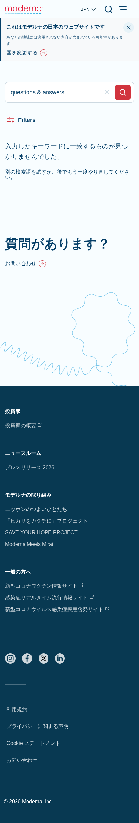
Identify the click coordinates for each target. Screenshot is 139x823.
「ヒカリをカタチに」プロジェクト (46, 521)
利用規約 (16, 709)
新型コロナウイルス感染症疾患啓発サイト (54, 609)
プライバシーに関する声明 (37, 726)
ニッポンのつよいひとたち (36, 509)
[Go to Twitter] (43, 658)
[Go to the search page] (108, 9)
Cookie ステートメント (33, 743)
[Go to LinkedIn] (60, 658)
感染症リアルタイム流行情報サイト (46, 597)
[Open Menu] (123, 9)
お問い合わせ (21, 760)
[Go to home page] (24, 9)
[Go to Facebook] (27, 658)
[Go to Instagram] (10, 658)
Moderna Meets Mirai (29, 544)
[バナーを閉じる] (128, 27)
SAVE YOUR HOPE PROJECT (41, 532)
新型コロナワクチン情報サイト (41, 586)
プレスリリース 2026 (29, 467)
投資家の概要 (20, 425)
